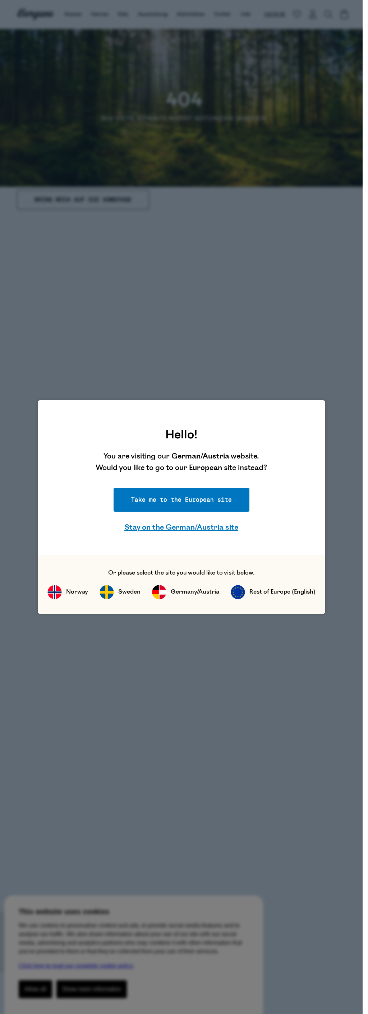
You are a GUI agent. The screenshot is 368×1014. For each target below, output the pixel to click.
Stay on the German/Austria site (181, 527)
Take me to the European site (181, 499)
